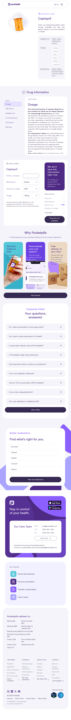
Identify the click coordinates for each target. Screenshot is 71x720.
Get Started (35, 295)
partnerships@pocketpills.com (47, 547)
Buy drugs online (42, 679)
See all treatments (10, 679)
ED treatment (11, 673)
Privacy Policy (30, 698)
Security (9, 698)
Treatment (10, 664)
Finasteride (40, 676)
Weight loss (10, 667)
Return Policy (42, 698)
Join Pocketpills (56, 681)
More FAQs (35, 410)
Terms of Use (19, 698)
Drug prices (25, 675)
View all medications (35, 479)
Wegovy (39, 667)
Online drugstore (27, 672)
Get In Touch (44, 538)
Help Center (55, 672)
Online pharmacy (27, 664)
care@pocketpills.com (49, 526)
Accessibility (56, 678)
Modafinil (40, 670)
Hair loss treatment (13, 670)
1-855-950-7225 (48, 529)
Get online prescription (25, 678)
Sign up (56, 4)
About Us (55, 664)
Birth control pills (12, 676)
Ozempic (40, 664)
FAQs (53, 675)
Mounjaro (40, 673)
